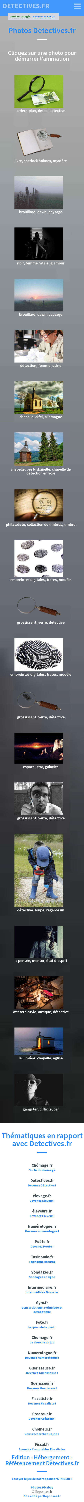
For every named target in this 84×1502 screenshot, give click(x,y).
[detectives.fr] (78, 6)
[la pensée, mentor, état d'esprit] (38, 956)
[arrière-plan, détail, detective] (38, 106)
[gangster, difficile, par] (38, 1105)
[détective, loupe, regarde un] (38, 906)
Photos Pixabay (42, 1487)
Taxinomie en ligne (42, 1262)
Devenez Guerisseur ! (42, 1388)
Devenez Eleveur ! (42, 1201)
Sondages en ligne (42, 1277)
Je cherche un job (42, 1342)
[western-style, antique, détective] (38, 1008)
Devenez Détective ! (42, 1185)
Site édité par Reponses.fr (42, 1496)
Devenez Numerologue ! (42, 1357)
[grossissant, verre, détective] (38, 618)
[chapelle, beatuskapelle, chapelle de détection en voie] (38, 465)
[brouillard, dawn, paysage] (38, 208)
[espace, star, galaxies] (38, 762)
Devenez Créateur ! (42, 1419)
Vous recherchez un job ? (42, 1434)
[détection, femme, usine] (38, 361)
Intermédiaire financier (42, 1292)
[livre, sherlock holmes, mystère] (38, 156)
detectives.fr (26, 6)
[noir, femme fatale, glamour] (38, 259)
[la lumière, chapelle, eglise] (38, 1054)
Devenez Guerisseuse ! (42, 1373)
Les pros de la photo (42, 1327)
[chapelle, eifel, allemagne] (38, 412)
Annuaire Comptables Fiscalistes (42, 1449)
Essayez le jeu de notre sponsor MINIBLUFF (42, 1479)
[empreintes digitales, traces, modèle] (38, 575)
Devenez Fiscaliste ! (42, 1403)
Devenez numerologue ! (42, 1231)
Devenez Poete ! (42, 1246)
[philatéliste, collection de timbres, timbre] (38, 520)
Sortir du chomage (42, 1170)
